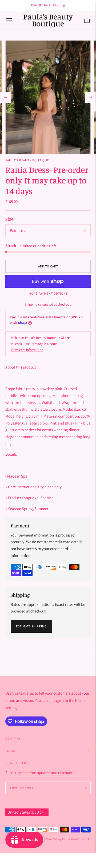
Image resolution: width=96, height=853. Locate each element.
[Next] (90, 97)
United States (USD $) (25, 812)
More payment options (48, 293)
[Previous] (5, 97)
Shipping (31, 304)
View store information (27, 349)
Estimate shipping (31, 626)
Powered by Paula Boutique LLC (67, 839)
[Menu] (9, 20)
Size (9, 219)
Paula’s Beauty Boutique (27, 160)
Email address (21, 782)
